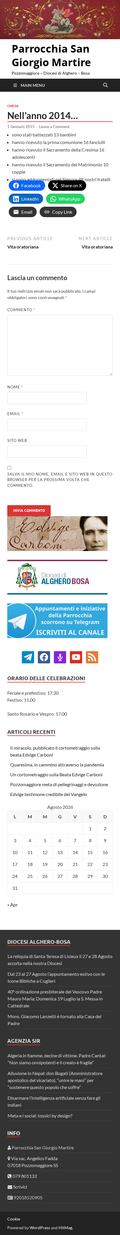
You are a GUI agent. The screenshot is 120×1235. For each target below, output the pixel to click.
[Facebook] (28, 656)
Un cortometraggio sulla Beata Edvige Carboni (56, 774)
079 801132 (24, 1176)
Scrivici (19, 1186)
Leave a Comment (54, 126)
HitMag (65, 1227)
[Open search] (105, 85)
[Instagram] (76, 656)
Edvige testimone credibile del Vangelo (48, 794)
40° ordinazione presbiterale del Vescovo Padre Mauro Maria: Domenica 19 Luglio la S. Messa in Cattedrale (55, 998)
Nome (15, 387)
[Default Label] (60, 656)
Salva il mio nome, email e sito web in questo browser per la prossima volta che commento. (59, 480)
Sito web (17, 440)
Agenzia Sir (23, 1041)
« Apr (12, 904)
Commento (21, 309)
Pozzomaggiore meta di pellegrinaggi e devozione (59, 784)
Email (15, 413)
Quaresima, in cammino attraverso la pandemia (57, 764)
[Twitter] (44, 656)
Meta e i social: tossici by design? (40, 1115)
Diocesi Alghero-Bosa (38, 942)
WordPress (40, 1227)
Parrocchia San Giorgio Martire (51, 55)
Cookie (13, 1218)
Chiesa (13, 106)
